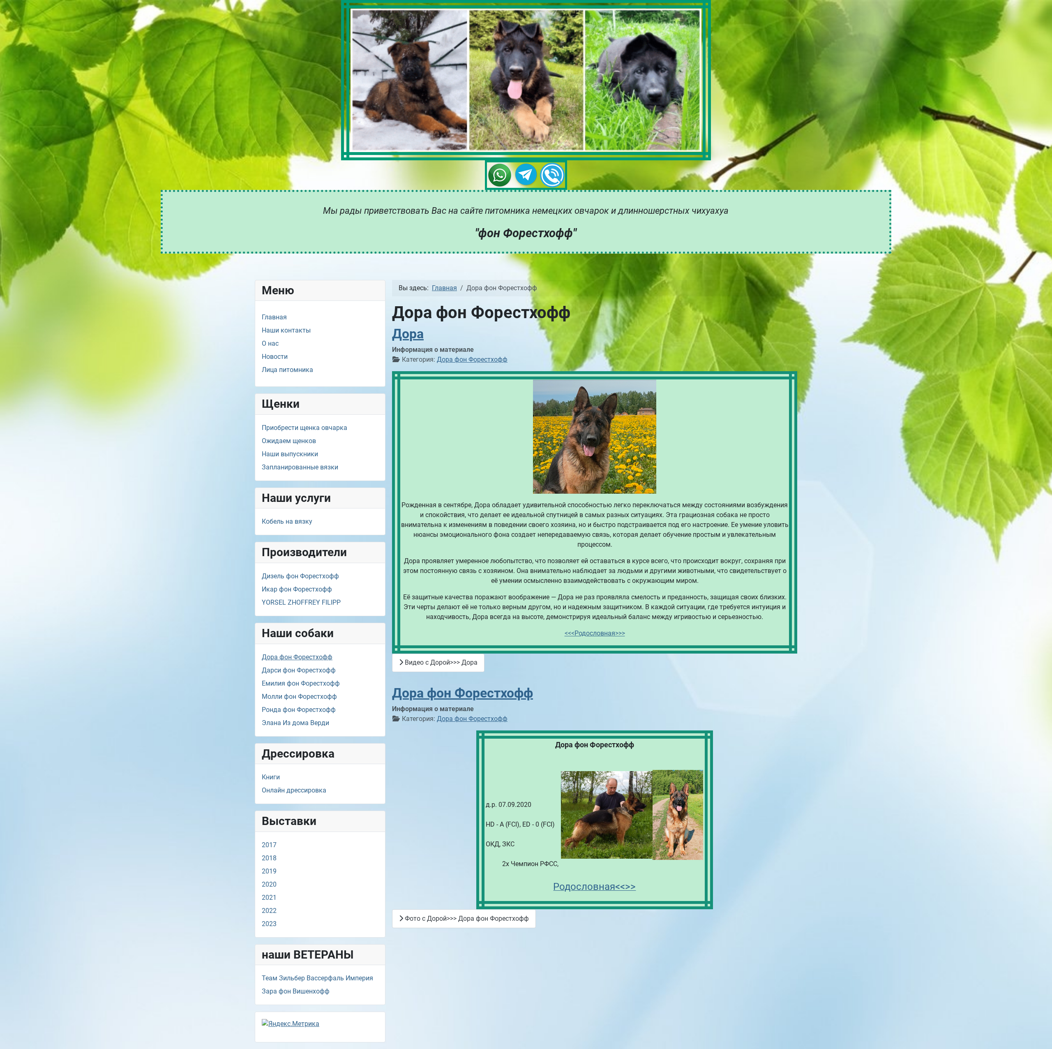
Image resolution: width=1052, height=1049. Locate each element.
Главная (274, 317)
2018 (269, 858)
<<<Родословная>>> (595, 633)
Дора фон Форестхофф (297, 657)
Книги (271, 777)
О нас (270, 343)
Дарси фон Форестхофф (299, 670)
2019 (269, 871)
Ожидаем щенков (289, 441)
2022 (269, 911)
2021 (269, 897)
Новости (275, 356)
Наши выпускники (290, 454)
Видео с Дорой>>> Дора (440, 662)
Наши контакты (286, 330)
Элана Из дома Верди (295, 723)
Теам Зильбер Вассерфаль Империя (317, 978)
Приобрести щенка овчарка (304, 428)
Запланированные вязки (300, 467)
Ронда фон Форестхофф (299, 710)
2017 (269, 845)
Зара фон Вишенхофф (296, 991)
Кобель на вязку (287, 521)
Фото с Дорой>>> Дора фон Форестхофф (466, 918)
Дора (408, 334)
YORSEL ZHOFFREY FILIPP (301, 602)
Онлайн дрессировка (294, 790)
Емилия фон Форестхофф (301, 683)
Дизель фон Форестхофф (300, 576)
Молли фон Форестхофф (299, 696)
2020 (269, 884)
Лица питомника (287, 370)
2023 (269, 924)
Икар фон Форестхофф (297, 589)
